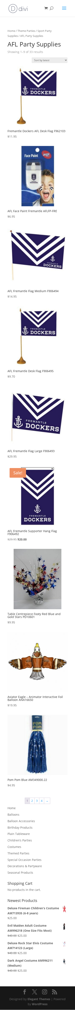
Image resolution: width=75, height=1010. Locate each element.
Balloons (13, 815)
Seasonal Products (20, 873)
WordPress (40, 1004)
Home (11, 31)
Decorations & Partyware (25, 866)
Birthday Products (20, 827)
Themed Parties (18, 853)
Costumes (14, 847)
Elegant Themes (39, 999)
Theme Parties (26, 31)
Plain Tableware (19, 834)
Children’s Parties (20, 840)
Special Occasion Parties (24, 860)
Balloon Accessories (21, 821)
